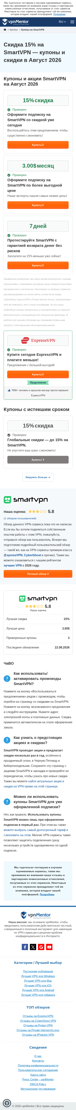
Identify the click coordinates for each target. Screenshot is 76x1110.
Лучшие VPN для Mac (38, 980)
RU (61, 21)
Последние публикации (38, 971)
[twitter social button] (33, 947)
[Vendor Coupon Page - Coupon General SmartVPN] (38, 122)
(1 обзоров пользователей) (20, 518)
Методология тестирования (38, 1088)
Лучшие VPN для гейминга (38, 994)
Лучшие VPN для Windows (38, 976)
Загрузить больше (36, 477)
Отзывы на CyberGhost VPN (38, 1020)
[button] (7, 1103)
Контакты (38, 1060)
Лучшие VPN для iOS (38, 985)
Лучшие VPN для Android (38, 990)
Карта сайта (38, 1074)
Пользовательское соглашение (38, 1070)
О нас (38, 1056)
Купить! (37, 144)
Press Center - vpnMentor (38, 1079)
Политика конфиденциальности (38, 1065)
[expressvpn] (38, 365)
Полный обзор (37, 573)
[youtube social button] (49, 947)
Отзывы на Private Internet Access (38, 1030)
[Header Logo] (15, 22)
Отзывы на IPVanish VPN (38, 1034)
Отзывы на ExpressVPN (38, 1016)
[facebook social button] (25, 947)
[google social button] (41, 947)
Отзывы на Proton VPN (38, 1025)
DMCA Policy (38, 1084)
